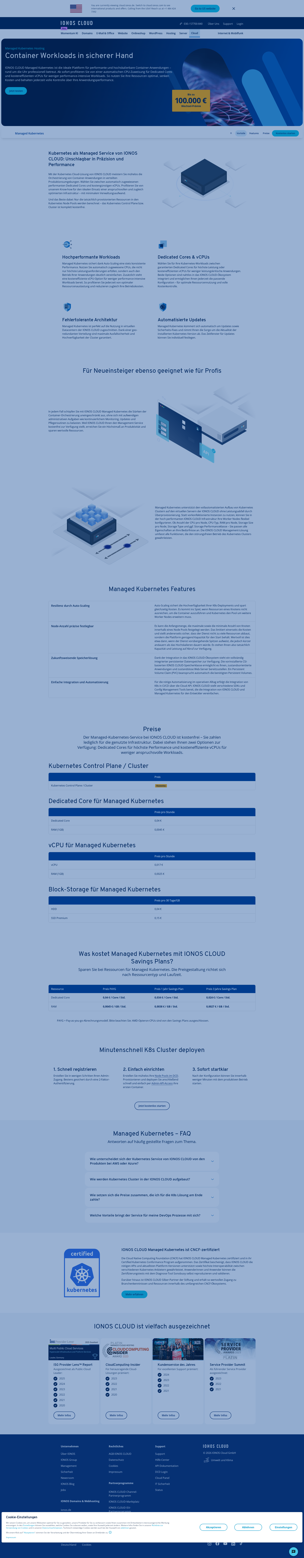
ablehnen (125, 1528)
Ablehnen (248, 1527)
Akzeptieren (29, 1532)
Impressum (11, 1537)
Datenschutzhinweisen (52, 1527)
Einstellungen (29, 1525)
